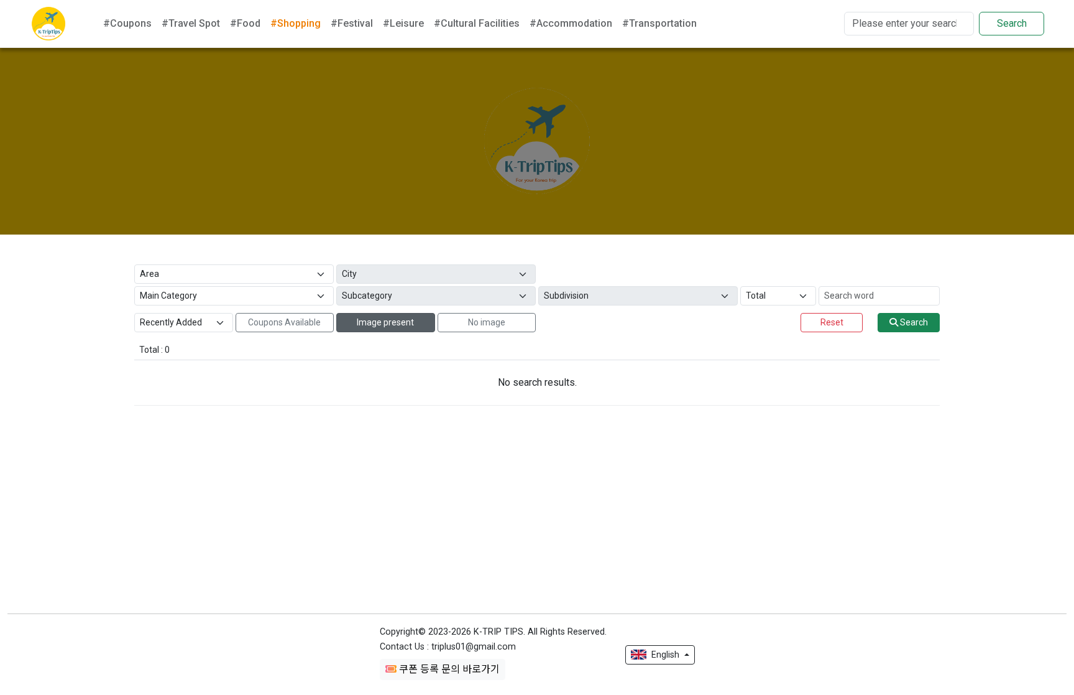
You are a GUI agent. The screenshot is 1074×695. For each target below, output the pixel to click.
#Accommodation (571, 23)
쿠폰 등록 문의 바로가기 (448, 669)
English (665, 655)
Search (1012, 23)
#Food (245, 23)
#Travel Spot (191, 23)
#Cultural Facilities (477, 23)
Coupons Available (284, 322)
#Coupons (127, 23)
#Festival (352, 23)
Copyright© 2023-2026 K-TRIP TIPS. (493, 632)
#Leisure (403, 23)
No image (486, 322)
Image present (385, 322)
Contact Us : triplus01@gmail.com (448, 646)
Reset (831, 322)
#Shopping (295, 23)
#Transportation (659, 23)
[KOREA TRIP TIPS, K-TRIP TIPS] (48, 23)
